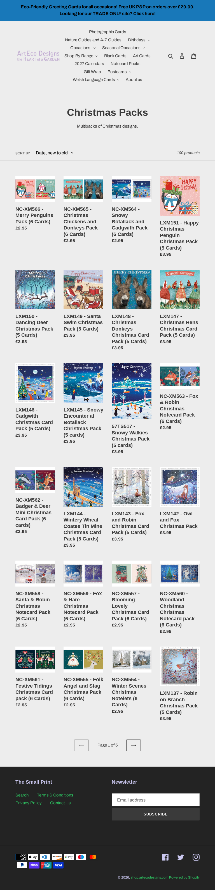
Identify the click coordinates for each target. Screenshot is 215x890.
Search (22, 795)
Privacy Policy (28, 803)
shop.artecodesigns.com (149, 877)
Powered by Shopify (184, 877)
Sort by (22, 153)
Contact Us (60, 803)
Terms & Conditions (55, 795)
